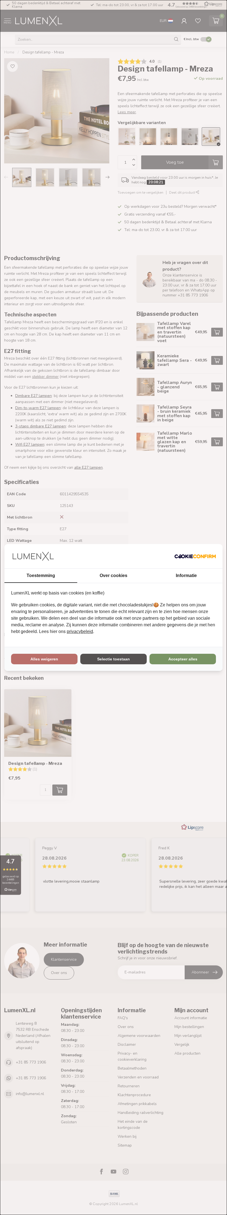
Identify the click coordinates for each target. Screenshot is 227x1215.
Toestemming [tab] (41, 575)
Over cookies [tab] (113, 575)
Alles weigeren (44, 659)
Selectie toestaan (113, 659)
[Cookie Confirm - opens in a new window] (195, 556)
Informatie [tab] (186, 575)
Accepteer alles (182, 659)
